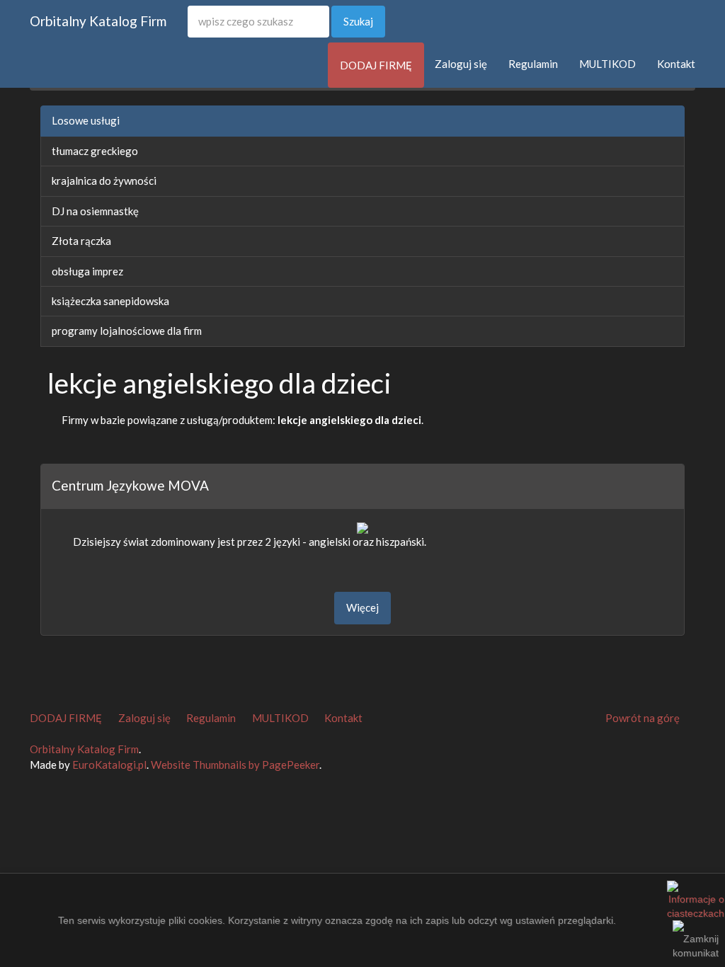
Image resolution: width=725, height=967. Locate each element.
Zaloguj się (461, 63)
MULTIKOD (607, 63)
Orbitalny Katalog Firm (98, 21)
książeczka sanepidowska (110, 300)
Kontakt (676, 63)
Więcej (362, 607)
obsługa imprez (87, 271)
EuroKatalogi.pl (109, 764)
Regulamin (533, 63)
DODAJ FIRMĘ (376, 65)
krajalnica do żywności (104, 180)
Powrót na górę (642, 717)
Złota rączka (81, 240)
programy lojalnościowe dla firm (127, 330)
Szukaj (358, 21)
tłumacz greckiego (95, 150)
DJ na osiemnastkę (95, 211)
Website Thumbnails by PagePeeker (235, 764)
